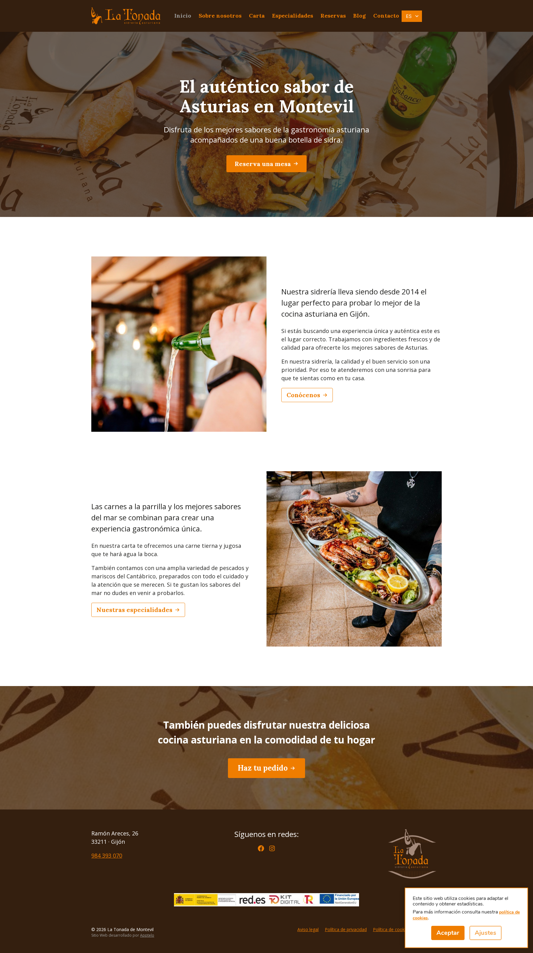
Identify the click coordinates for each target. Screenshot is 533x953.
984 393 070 (106, 855)
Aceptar (447, 933)
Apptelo (147, 935)
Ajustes (485, 933)
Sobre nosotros (220, 16)
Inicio (182, 16)
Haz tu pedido (263, 768)
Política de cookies (391, 929)
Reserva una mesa (263, 164)
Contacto (386, 16)
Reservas (333, 16)
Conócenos (303, 395)
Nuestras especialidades (134, 610)
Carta (257, 16)
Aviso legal (308, 929)
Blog (359, 16)
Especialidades (292, 16)
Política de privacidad (346, 929)
